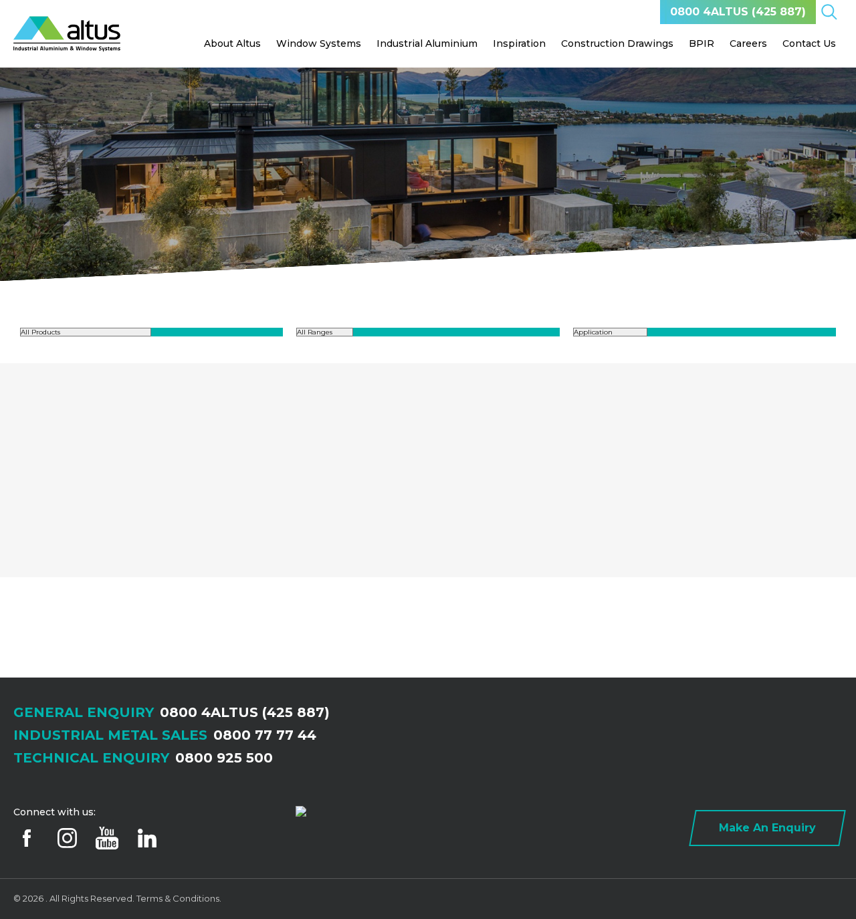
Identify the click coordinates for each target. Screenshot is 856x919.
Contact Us (809, 43)
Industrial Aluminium (427, 43)
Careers (748, 43)
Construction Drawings (617, 43)
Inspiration (519, 43)
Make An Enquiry (767, 827)
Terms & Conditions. (178, 898)
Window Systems (318, 43)
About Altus (232, 43)
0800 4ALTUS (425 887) (738, 11)
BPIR (701, 43)
